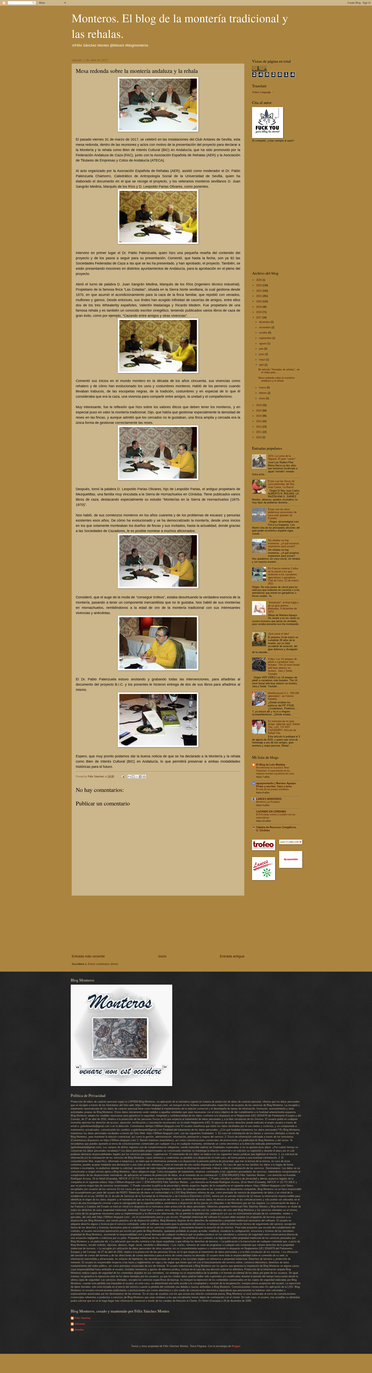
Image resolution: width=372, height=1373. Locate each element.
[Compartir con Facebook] (140, 777)
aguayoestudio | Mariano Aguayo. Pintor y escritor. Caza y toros (276, 785)
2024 (259, 279)
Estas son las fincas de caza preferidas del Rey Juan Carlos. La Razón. (281, 484)
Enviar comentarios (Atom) (103, 964)
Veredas (79, 1329)
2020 (259, 301)
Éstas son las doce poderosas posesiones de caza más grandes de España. (282, 514)
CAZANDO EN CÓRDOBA (271, 811)
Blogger (236, 1346)
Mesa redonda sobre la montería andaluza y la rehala (276, 379)
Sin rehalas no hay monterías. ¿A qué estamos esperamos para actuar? (283, 543)
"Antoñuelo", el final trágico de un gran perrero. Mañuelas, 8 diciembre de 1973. (283, 607)
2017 (259, 317)
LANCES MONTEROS (269, 799)
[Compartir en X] (137, 777)
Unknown (80, 1323)
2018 (259, 312)
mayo (262, 359)
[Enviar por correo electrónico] (129, 777)
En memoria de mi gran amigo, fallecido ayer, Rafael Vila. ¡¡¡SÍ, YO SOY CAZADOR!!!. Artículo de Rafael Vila (284, 727)
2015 (259, 410)
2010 (259, 437)
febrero (263, 392)
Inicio (162, 956)
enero (262, 398)
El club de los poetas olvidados (272, 789)
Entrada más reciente (88, 956)
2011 (259, 431)
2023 (259, 285)
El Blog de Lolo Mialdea (270, 764)
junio (262, 354)
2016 (259, 405)
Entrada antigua (232, 956)
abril (261, 364)
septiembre (265, 338)
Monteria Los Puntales (268, 802)
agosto (263, 343)
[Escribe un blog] (133, 777)
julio (261, 348)
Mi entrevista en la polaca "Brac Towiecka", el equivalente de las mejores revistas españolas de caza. (275, 770)
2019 (259, 306)
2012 (259, 426)
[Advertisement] (158, 924)
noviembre (265, 327)
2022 (259, 290)
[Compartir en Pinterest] (144, 777)
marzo (263, 387)
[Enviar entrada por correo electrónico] (122, 776)
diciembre (265, 322)
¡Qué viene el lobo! (278, 633)
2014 (259, 415)
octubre (263, 332)
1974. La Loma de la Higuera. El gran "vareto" (282, 457)
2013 (259, 421)
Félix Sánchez (83, 1318)
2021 (259, 296)
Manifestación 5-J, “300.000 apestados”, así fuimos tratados (283, 696)
